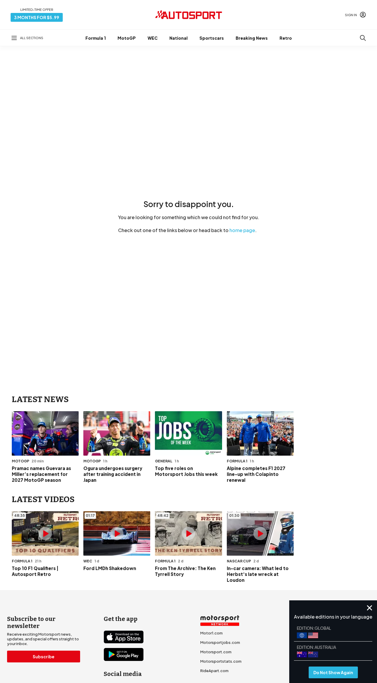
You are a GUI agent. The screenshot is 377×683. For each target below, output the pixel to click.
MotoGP (127, 38)
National (178, 38)
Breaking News (252, 38)
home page (242, 230)
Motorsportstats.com (221, 661)
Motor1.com (211, 633)
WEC (153, 38)
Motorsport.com (216, 651)
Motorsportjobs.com (220, 642)
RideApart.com (214, 670)
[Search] (363, 38)
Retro (286, 38)
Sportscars (211, 38)
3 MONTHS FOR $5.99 (36, 17)
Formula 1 (95, 38)
